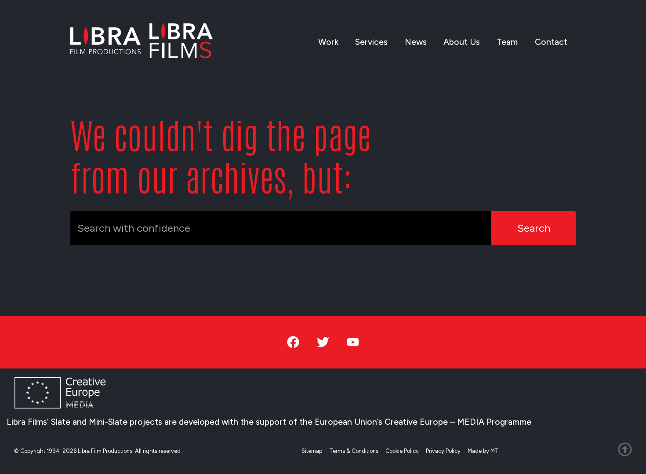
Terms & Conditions (353, 451)
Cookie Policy (402, 451)
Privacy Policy (443, 451)
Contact (551, 42)
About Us (461, 42)
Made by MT (483, 451)
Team (507, 42)
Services (371, 42)
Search (533, 228)
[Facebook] (293, 342)
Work (328, 42)
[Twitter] (323, 342)
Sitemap (311, 451)
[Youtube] (353, 342)
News (416, 42)
